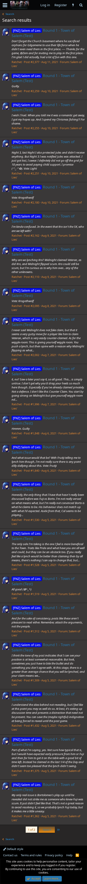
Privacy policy (54, 855)
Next (46, 830)
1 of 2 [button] (31, 830)
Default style (14, 849)
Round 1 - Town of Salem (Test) (43, 78)
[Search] (81, 5)
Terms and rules (31, 855)
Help (69, 855)
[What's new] (73, 5)
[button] (5, 5)
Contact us (10, 855)
